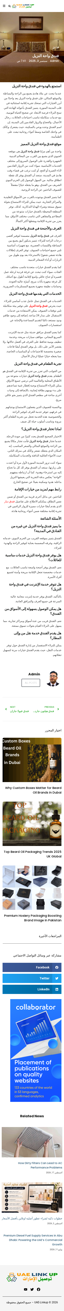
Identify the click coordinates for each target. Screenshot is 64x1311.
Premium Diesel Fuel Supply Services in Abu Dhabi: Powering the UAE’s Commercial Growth (33, 1240)
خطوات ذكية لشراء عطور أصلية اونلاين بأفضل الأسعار (32, 1218)
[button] (32, 967)
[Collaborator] (35, 1101)
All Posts (31, 682)
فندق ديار (9, 501)
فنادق (56, 47)
